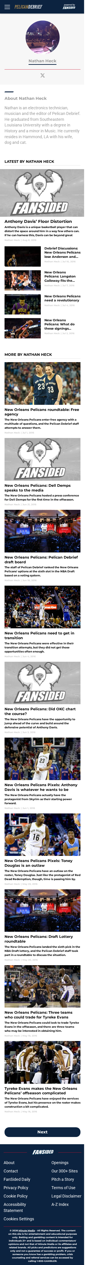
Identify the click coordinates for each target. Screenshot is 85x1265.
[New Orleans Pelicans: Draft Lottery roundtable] (42, 925)
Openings (59, 1162)
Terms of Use (63, 1187)
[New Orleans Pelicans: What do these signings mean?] (42, 328)
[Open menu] (7, 6)
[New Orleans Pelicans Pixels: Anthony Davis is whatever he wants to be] (42, 774)
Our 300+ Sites (64, 1171)
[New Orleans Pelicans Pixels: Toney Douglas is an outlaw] (42, 849)
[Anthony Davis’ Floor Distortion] (42, 205)
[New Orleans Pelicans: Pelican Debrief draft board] (42, 546)
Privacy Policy (16, 1187)
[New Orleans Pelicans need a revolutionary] (42, 304)
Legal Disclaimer (66, 1196)
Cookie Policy (16, 1196)
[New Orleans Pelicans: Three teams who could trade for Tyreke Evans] (42, 1001)
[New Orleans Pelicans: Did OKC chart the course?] (42, 698)
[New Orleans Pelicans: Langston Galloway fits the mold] (42, 280)
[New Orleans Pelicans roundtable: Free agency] (42, 398)
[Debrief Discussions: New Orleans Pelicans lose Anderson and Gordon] (42, 256)
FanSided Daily (17, 1179)
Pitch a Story (62, 1179)
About (9, 1162)
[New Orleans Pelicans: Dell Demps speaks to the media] (42, 472)
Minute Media (27, 1230)
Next (42, 1132)
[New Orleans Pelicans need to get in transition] (42, 622)
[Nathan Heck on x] (42, 75)
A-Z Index (60, 1204)
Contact (11, 1171)
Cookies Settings (19, 1218)
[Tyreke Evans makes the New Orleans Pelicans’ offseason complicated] (42, 1077)
